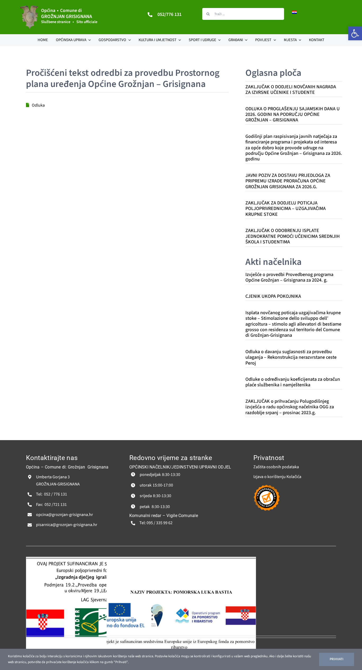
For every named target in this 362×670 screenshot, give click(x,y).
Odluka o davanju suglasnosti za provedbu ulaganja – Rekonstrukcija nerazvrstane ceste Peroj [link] (291, 357)
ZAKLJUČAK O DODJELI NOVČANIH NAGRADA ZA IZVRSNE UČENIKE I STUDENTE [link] (290, 90)
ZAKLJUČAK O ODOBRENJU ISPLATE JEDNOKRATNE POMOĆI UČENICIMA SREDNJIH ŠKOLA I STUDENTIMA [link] (292, 236)
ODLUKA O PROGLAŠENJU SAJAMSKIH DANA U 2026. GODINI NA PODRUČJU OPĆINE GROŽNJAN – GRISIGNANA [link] (292, 115)
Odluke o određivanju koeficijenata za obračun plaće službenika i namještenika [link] (292, 382)
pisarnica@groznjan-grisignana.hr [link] (66, 525)
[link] (355, 33)
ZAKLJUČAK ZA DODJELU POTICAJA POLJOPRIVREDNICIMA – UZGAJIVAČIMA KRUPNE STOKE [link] (285, 209)
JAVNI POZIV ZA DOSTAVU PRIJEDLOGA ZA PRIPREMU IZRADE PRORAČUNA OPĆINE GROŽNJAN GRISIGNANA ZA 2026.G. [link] (287, 181)
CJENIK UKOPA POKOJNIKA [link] (273, 296)
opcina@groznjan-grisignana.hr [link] (64, 515)
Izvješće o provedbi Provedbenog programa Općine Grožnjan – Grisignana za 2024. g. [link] (289, 277)
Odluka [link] (38, 105)
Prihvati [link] (336, 659)
